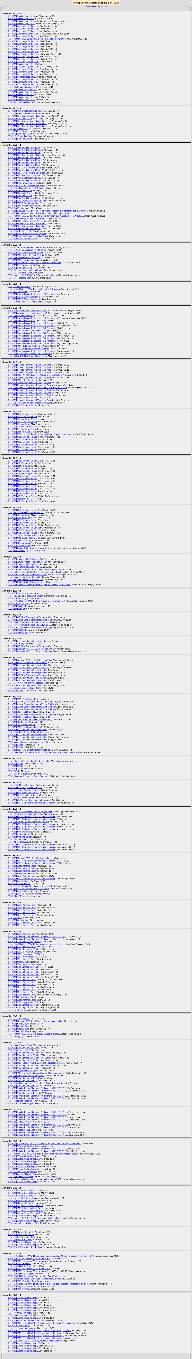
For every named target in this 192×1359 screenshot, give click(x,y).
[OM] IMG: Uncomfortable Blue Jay (24, 113)
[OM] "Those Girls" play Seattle (22, 1171)
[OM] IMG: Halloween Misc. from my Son (27, 1276)
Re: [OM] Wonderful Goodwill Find (24, 111)
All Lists (104, 6)
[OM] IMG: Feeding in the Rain (22, 89)
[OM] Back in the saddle (19, 1237)
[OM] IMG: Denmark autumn (21, 785)
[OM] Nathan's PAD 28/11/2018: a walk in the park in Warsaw (36, 39)
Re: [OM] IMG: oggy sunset (20, 954)
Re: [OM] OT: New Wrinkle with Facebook (27, 617)
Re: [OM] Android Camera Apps (22, 1159)
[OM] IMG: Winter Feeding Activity (24, 257)
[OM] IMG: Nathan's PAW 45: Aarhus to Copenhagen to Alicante (37, 387)
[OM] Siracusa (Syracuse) (19, 540)
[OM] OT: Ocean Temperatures (22, 1328)
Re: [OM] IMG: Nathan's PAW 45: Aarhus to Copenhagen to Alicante (39, 375)
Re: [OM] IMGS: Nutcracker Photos (24, 296)
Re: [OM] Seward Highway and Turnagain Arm (29, 365)
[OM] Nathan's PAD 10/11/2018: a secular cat (28, 888)
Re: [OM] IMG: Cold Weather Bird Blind (26, 167)
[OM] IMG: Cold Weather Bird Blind (24, 188)
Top (98, 6)
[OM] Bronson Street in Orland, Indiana (26, 512)
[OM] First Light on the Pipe (20, 1101)
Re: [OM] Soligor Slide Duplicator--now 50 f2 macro (31, 548)
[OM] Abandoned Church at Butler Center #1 (28, 776)
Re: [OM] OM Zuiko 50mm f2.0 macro (25, 538)
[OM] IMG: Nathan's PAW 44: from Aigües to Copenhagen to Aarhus (39, 584)
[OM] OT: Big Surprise (18, 1018)
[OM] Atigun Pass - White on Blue (23, 1223)
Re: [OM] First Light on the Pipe (22, 1078)
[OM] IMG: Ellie (15, 643)
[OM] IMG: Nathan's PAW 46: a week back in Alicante (32, 289)
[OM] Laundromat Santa (19, 286)
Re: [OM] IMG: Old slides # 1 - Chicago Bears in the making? (36, 1333)
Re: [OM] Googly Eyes (18, 920)
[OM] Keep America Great (20, 1045)
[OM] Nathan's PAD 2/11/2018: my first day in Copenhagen (35, 1218)
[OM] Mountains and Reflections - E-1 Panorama (30, 353)
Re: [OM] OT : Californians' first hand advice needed (31, 803)
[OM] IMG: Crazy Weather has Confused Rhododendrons (34, 1083)
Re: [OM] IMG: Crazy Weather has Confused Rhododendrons (35, 1063)
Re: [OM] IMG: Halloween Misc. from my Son (29, 1258)
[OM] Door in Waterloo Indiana (22, 1198)
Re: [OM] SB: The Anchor (20, 118)
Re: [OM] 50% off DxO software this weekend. (29, 330)
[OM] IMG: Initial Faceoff (19, 231)
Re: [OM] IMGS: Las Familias (21, 1190)
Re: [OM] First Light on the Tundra (23, 949)
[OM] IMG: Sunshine (17, 1315)
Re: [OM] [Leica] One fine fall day (23, 792)
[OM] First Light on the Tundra (22, 1070)
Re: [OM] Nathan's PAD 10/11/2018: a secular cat (30, 858)
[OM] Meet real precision (19, 102)
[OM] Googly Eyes (16, 1010)
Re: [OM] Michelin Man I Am (21, 1130)
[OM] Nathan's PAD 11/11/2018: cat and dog (28, 667)
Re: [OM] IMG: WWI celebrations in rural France (30, 750)
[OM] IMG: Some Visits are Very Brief (25, 250)
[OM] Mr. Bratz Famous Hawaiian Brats (26, 247)
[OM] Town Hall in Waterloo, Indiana (25, 1247)
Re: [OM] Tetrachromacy (19, 1325)
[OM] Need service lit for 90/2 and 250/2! (26, 577)
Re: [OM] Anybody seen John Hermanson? (27, 310)
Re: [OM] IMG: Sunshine (19, 1263)
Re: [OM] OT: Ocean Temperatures (24, 1320)
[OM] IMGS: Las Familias (20, 1239)
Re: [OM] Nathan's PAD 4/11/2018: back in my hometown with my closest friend (44, 1143)
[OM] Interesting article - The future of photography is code (34, 1279)
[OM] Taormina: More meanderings (24, 797)
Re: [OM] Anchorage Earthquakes (23, 26)
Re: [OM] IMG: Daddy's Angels (22, 1166)
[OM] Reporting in (16, 608)
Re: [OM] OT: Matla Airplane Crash (24, 175)
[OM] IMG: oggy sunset (19, 1050)
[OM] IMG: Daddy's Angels (20, 1176)
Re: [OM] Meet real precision (21, 16)
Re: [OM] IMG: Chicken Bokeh (22, 380)
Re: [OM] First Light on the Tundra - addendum (29, 1052)
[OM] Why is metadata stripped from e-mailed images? (32, 1179)
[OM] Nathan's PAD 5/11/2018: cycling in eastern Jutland (33, 1034)
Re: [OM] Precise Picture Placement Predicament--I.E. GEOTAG (37, 936)
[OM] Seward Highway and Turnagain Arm (27, 403)
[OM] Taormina (15, 917)
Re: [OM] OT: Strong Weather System (25, 787)
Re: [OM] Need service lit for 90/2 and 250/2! (28, 569)
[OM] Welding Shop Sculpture (21, 814)
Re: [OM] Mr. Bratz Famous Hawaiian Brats (28, 236)
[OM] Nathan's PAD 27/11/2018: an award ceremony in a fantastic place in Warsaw (45, 216)
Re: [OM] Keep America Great (22, 866)
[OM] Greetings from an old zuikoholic (25, 270)
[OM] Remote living (17, 550)
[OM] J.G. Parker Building (20, 136)
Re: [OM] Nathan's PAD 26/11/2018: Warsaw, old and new (34, 262)
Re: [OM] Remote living (19, 419)
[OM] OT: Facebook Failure (20, 278)
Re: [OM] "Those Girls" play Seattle (24, 941)
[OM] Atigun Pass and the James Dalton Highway (30, 719)
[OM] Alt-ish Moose (17, 842)
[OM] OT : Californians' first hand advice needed (30, 886)
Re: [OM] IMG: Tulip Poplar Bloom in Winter (28, 346)
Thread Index (89, 6)
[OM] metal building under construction (25, 742)
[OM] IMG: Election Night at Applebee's (26, 1075)
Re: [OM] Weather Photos (19, 606)
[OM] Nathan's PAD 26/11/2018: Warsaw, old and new (32, 275)
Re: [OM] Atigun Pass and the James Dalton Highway (32, 620)
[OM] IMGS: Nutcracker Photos (22, 301)
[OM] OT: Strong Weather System (23, 790)
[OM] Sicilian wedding (18, 291)
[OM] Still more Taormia (19, 774)
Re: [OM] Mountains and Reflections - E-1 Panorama (32, 294)
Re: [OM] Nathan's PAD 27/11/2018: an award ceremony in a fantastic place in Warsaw (47, 211)
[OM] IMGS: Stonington (19, 208)
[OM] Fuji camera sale (18, 128)
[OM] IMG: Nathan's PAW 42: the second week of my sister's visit (37, 944)
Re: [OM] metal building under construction (27, 641)
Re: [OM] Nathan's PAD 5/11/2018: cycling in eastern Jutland (35, 1021)
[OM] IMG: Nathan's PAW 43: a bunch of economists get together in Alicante (42, 752)
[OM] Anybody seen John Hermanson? (25, 579)
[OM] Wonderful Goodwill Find (22, 238)
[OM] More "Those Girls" (19, 1122)
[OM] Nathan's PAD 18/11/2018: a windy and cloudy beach (34, 572)
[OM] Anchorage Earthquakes (21, 87)
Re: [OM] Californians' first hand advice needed (29, 800)
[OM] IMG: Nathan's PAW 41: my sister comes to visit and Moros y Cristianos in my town (48, 1256)
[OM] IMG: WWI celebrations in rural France (28, 821)
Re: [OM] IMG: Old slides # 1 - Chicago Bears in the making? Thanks (39, 1323)
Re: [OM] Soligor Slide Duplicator (23, 559)
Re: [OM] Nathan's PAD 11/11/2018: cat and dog (30, 649)
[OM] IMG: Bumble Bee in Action (23, 873)
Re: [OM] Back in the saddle (21, 1200)
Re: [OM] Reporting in (18, 499)
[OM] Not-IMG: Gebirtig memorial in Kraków (28, 625)
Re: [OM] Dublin (15, 690)
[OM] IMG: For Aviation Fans (21, 320)
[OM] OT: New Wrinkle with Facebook (25, 683)
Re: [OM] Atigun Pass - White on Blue (25, 1205)
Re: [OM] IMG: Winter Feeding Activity (26, 252)
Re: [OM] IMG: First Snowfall (21, 699)
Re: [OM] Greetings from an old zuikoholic (27, 116)
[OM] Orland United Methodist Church (25, 596)
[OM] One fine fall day (18, 839)
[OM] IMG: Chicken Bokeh (20, 315)
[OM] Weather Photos (18, 632)
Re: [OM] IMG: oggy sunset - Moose (24, 893)
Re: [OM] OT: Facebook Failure (22, 397)
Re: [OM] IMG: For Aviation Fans (23, 260)
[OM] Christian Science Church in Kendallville (29, 761)
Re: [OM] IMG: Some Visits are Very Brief (27, 200)
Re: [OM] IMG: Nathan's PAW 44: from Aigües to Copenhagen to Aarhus (41, 434)
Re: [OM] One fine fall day (20, 795)
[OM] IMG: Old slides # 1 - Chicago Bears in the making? (34, 1340)
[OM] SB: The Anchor (18, 272)
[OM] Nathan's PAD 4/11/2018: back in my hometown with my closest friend (42, 1154)
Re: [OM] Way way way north (21, 1286)
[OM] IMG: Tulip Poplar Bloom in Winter (26, 622)
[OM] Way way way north (20, 1313)
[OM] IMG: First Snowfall (20, 732)
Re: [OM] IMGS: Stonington (21, 203)
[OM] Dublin (14, 771)
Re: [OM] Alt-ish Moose (19, 768)
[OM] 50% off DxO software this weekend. (27, 356)
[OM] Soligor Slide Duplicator (21, 688)
